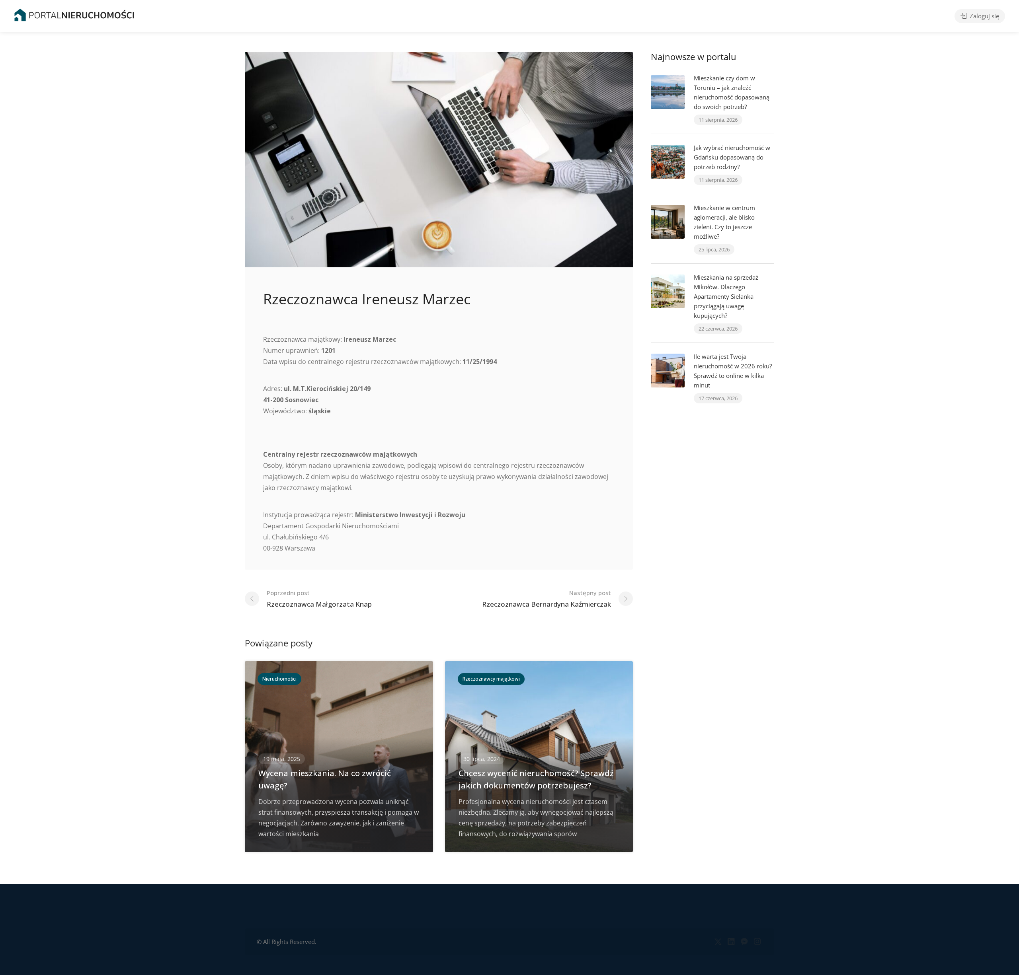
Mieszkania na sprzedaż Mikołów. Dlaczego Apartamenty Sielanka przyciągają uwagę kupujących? (726, 296)
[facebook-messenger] (744, 942)
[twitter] (718, 942)
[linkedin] (731, 942)
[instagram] (757, 942)
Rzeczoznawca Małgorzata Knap (319, 599)
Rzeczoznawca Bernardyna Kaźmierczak (546, 599)
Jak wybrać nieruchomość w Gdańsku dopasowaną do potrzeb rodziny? (732, 157)
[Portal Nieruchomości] (74, 14)
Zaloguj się (983, 16)
